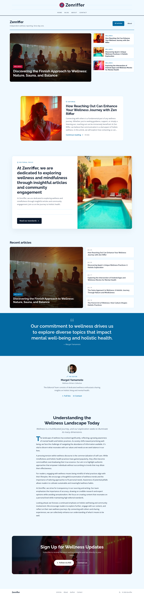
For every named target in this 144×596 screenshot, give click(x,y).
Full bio (67, 396)
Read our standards (28, 220)
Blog (67, 12)
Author (72, 592)
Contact (83, 12)
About (74, 12)
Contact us (82, 562)
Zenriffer (16, 592)
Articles (59, 592)
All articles (118, 23)
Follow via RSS (65, 562)
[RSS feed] (119, 592)
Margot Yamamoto (72, 379)
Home (59, 12)
